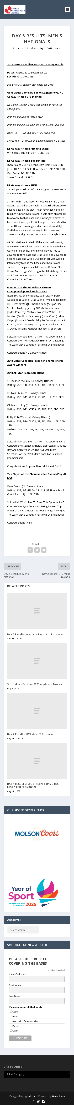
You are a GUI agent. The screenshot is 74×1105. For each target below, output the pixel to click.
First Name (15, 985)
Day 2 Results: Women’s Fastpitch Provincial (35, 634)
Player (15, 1026)
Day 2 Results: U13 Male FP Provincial (31, 734)
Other (15, 1031)
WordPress (58, 1096)
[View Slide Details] (37, 833)
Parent (15, 1016)
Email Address (18, 974)
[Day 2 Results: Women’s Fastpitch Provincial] (37, 611)
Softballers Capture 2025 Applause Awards (34, 684)
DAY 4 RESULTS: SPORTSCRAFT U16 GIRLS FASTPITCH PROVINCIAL (33, 785)
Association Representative (25, 1021)
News (58, 48)
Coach (15, 1012)
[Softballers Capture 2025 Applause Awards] (37, 661)
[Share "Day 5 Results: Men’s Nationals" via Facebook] (30, 550)
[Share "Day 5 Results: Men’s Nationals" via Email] (43, 550)
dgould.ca (29, 1096)
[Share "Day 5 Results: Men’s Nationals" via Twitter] (37, 550)
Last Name (15, 996)
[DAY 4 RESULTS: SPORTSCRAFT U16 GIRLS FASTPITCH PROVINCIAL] (37, 761)
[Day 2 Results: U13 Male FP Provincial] (37, 711)
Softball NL (30, 48)
